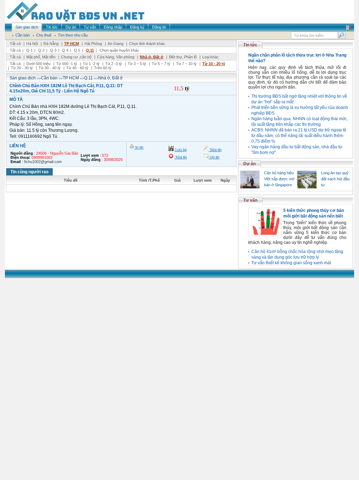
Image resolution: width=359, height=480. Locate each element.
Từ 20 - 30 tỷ (22, 68)
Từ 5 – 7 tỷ (161, 63)
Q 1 (29, 50)
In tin (138, 147)
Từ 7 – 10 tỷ (186, 63)
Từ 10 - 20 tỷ (213, 63)
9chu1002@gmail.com (43, 162)
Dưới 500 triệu (38, 63)
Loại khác (210, 57)
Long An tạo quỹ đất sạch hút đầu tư (335, 179)
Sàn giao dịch (22, 78)
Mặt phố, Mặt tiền (40, 57)
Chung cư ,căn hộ (76, 57)
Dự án (249, 163)
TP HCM (71, 43)
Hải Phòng (93, 43)
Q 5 (77, 50)
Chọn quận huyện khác (119, 50)
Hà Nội (32, 43)
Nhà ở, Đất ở (151, 57)
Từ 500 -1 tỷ (66, 63)
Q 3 (53, 50)
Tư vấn (250, 200)
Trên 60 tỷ (102, 68)
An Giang (115, 43)
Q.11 (90, 50)
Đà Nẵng (51, 43)
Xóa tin (180, 157)
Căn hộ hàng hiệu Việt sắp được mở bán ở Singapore (279, 179)
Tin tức (250, 45)
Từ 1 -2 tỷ (91, 63)
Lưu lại (180, 150)
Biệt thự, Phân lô (183, 57)
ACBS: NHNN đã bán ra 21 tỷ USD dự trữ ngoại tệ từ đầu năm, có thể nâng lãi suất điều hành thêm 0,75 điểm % (298, 136)
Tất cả (15, 43)
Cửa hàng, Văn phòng (115, 57)
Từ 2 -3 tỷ (113, 63)
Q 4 (65, 50)
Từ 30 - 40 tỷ (50, 68)
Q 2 (41, 50)
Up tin (214, 157)
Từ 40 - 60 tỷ (77, 68)
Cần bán (49, 78)
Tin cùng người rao (29, 171)
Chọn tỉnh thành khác (147, 43)
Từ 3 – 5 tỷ (137, 63)
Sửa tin (215, 150)
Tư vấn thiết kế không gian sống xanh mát (291, 262)
